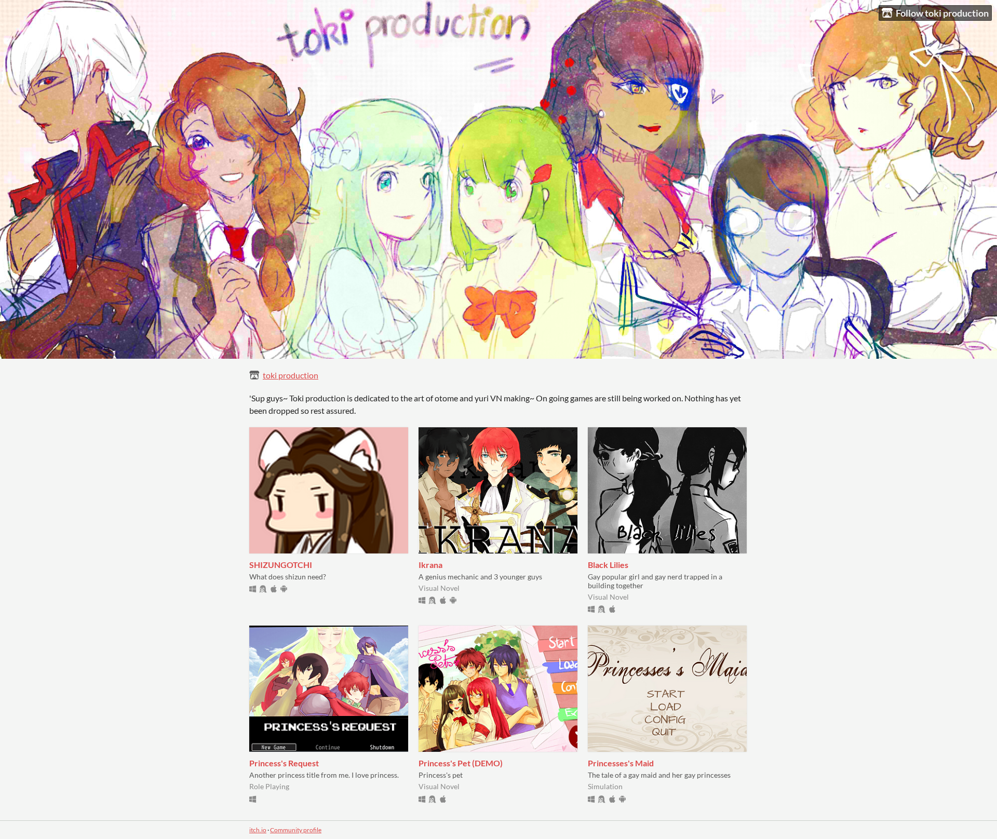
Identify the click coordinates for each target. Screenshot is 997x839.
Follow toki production (942, 13)
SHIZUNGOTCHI (280, 565)
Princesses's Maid (621, 763)
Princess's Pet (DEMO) (461, 763)
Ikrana (430, 565)
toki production (290, 375)
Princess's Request (284, 763)
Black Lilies (608, 565)
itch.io (257, 830)
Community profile (295, 830)
